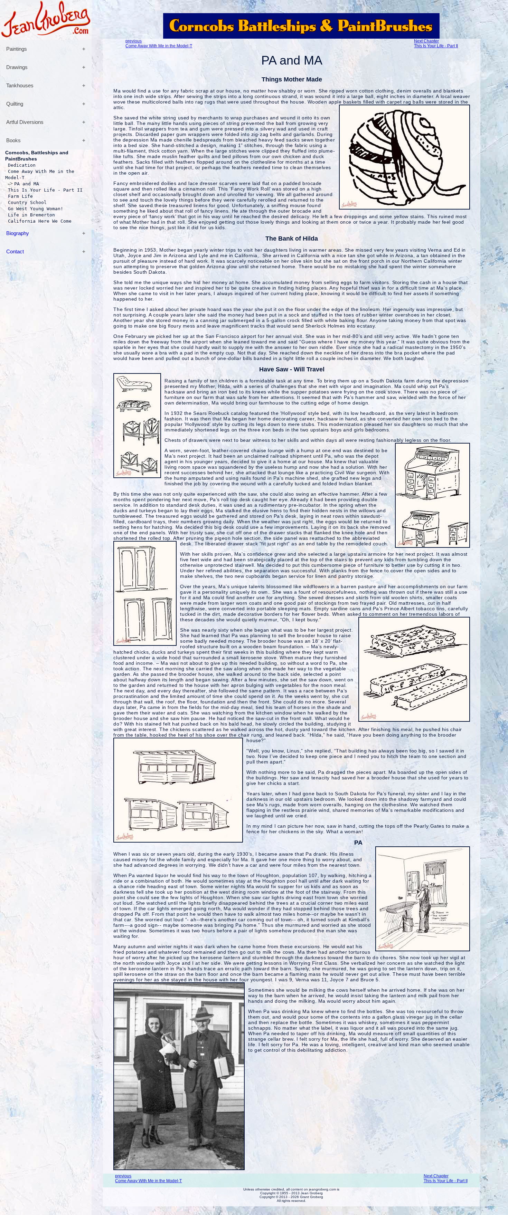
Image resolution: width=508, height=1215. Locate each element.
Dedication (22, 165)
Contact (15, 251)
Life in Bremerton (31, 214)
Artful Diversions (25, 122)
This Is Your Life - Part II (45, 190)
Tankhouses (20, 85)
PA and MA (26, 183)
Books (13, 140)
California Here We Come (40, 221)
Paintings (16, 49)
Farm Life (20, 196)
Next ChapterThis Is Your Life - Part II (436, 43)
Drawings (17, 67)
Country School (27, 202)
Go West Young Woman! (35, 208)
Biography (17, 233)
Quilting (14, 104)
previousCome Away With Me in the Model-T (158, 43)
